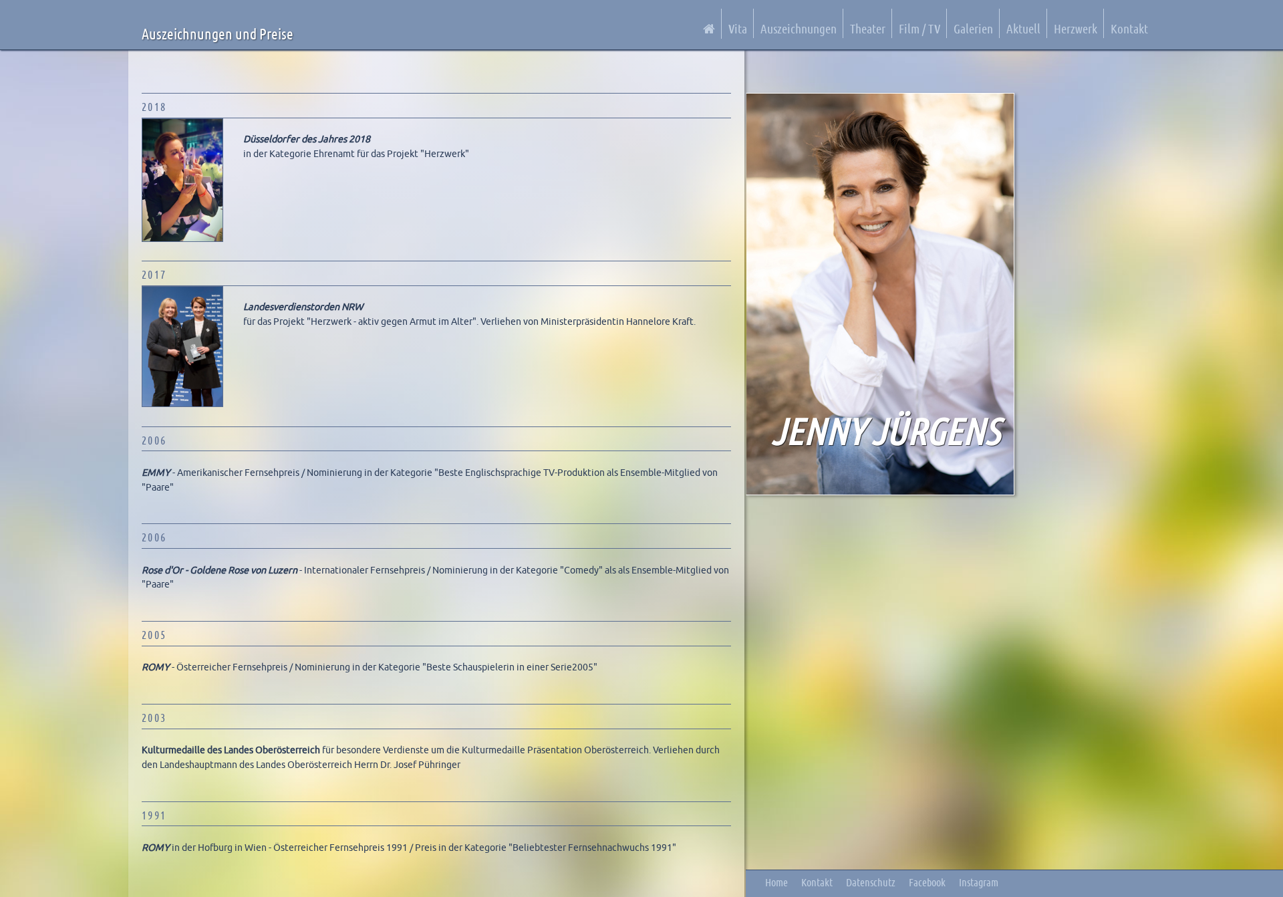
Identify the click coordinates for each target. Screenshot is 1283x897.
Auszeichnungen (798, 28)
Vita (737, 28)
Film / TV (919, 28)
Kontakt (1129, 28)
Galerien (973, 28)
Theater (867, 28)
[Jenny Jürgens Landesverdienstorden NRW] (186, 404)
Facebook (927, 882)
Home (776, 882)
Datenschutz (870, 882)
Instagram (978, 882)
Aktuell (1023, 28)
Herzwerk (1075, 28)
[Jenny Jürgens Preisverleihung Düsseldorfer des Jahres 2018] (186, 239)
